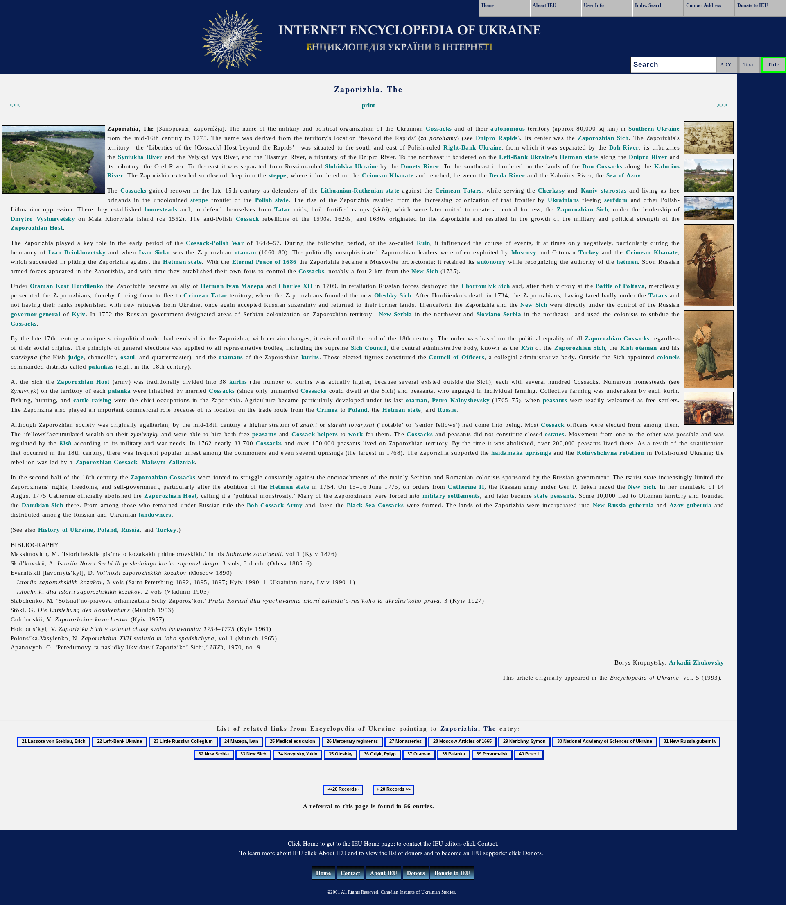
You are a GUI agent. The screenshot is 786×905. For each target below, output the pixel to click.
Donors (416, 873)
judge (76, 357)
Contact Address (703, 5)
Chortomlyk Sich (485, 285)
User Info (594, 5)
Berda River (507, 175)
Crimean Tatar (205, 295)
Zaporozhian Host (37, 227)
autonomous (507, 128)
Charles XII (295, 285)
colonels (668, 357)
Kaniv (589, 190)
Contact (350, 873)
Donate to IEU (752, 5)
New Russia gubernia (623, 504)
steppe (278, 175)
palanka (119, 390)
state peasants (554, 495)
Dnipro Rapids (497, 137)
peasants (555, 400)
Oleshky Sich (392, 295)
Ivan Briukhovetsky (77, 252)
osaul (127, 357)
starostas (614, 190)
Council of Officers (456, 357)
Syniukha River (140, 156)
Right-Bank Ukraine (472, 147)
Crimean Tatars (458, 190)
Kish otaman (638, 347)
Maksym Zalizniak (168, 461)
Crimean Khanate (387, 175)
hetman (627, 261)
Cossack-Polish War (215, 242)
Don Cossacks (602, 166)
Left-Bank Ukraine (526, 156)
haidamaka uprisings (521, 452)
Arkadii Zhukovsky (696, 662)
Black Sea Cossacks (375, 504)
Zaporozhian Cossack (106, 461)
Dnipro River (648, 156)
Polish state (272, 199)
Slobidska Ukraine (351, 166)
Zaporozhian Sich (603, 137)
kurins (310, 357)
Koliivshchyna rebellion (611, 452)
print (368, 105)
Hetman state (579, 156)
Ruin (423, 242)
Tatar (282, 209)
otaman (245, 252)
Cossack (247, 218)
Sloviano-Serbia (499, 314)
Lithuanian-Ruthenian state (360, 190)
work (355, 434)
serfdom (616, 199)
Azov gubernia (690, 504)
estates (554, 434)
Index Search (649, 5)
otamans (231, 357)
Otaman (41, 285)
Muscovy (524, 252)
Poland (358, 409)
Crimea (327, 409)
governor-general (35, 314)
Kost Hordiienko (80, 285)
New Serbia (395, 314)
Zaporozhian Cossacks (617, 338)
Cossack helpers (314, 434)
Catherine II (466, 486)
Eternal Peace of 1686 (264, 261)
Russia (447, 409)
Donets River (420, 166)
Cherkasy (551, 190)
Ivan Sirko (154, 252)
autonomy (491, 261)
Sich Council (369, 347)
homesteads (161, 209)
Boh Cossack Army (275, 504)
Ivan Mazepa (245, 285)
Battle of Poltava (620, 285)
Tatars (657, 295)
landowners (155, 514)
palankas (101, 366)
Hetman (212, 285)
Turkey (588, 252)
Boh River (624, 147)
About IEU (544, 5)
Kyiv (79, 314)
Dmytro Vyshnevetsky (43, 218)
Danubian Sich (42, 504)
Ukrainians (563, 199)
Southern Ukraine (654, 128)
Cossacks (439, 128)
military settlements (451, 495)
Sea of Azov (623, 175)
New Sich (424, 271)
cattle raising (92, 400)
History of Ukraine (65, 529)
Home (487, 5)
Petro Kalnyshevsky (461, 400)
